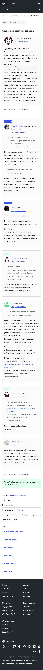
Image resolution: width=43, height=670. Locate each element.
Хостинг (5, 592)
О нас (4, 585)
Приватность (7, 596)
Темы (25, 589)
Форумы (5, 9)
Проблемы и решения (18, 15)
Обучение (6, 603)
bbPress (6, 628)
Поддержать (29, 610)
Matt (5, 624)
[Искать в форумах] (24, 22)
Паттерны (26, 596)
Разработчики (7, 610)
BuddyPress (7, 632)
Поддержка (7, 607)
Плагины (26, 592)
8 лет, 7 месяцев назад (21, 41)
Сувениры (28, 614)
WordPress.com (9, 621)
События (26, 607)
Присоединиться (29, 603)
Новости (5, 589)
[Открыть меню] (39, 3)
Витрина (26, 585)
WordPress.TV (8, 614)
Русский (10, 641)
